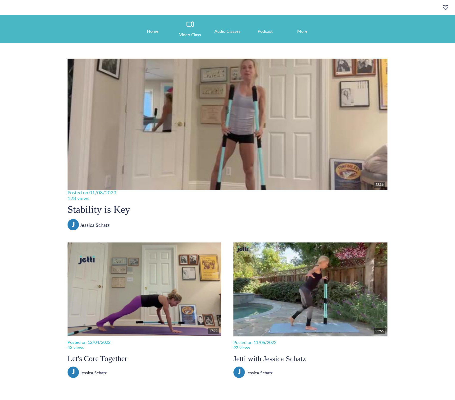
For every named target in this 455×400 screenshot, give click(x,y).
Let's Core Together (97, 358)
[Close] (9, 7)
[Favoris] (445, 7)
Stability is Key (99, 209)
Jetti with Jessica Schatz (269, 358)
